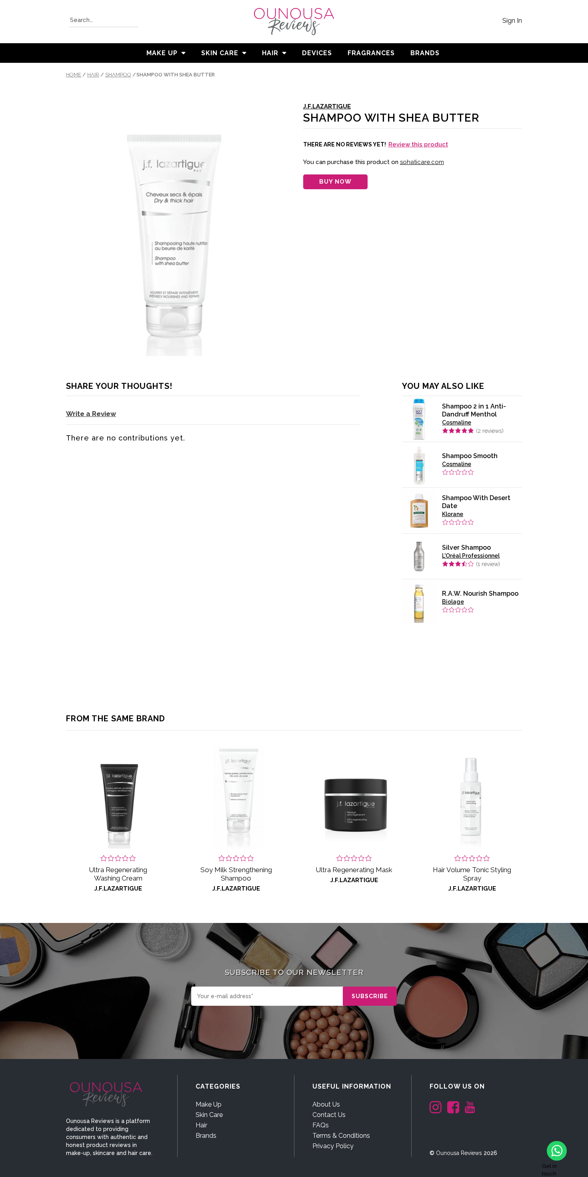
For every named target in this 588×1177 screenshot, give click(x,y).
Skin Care (219, 53)
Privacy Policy (333, 1146)
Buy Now (335, 181)
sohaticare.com (422, 162)
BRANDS (425, 53)
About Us (326, 1104)
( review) (488, 564)
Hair (270, 53)
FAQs (320, 1125)
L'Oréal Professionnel (471, 555)
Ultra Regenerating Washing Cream (118, 874)
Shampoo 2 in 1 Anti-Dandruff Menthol (474, 410)
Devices (317, 53)
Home (73, 75)
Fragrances (371, 53)
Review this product (418, 144)
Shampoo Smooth (470, 456)
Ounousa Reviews (459, 1153)
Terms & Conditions (341, 1135)
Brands (206, 1135)
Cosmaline (456, 422)
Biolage (453, 602)
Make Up (162, 53)
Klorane (452, 514)
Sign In (512, 20)
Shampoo (118, 75)
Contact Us (329, 1115)
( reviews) (490, 431)
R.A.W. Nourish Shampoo (480, 593)
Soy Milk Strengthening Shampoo (236, 874)
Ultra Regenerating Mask (354, 870)
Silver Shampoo (466, 547)
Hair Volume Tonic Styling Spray (472, 874)
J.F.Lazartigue (327, 106)
